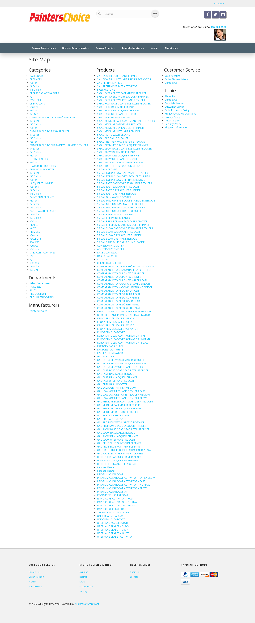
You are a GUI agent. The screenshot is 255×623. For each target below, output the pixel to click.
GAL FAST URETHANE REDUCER (115, 380)
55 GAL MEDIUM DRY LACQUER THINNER (121, 207)
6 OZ (33, 228)
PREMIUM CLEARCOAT (110, 474)
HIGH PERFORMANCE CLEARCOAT (117, 464)
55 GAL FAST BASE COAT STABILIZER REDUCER (124, 183)
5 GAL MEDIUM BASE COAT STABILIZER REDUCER (126, 120)
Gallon (33, 82)
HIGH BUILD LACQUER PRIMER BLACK (119, 457)
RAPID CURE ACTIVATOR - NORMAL (117, 502)
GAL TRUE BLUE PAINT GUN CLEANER (119, 443)
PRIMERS (34, 231)
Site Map (134, 576)
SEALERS (34, 242)
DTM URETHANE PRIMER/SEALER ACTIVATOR (123, 315)
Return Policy (172, 120)
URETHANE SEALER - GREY (112, 529)
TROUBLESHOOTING (41, 297)
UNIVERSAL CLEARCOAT (111, 515)
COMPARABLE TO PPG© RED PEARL (118, 304)
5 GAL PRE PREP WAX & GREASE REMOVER (121, 141)
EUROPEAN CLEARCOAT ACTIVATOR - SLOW (122, 342)
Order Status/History (176, 79)
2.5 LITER (35, 100)
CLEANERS (35, 79)
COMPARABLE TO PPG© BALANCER (118, 290)
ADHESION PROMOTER (110, 245)
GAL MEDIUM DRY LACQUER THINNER (119, 408)
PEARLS (33, 224)
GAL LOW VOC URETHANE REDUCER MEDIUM (123, 394)
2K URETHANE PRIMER (110, 82)
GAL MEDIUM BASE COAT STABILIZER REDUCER (125, 401)
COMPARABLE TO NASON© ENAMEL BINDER (123, 283)
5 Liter (33, 114)
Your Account (172, 75)
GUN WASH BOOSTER (42, 169)
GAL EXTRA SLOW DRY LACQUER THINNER (121, 363)
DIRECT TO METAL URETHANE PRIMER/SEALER (124, 311)
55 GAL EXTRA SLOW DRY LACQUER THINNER (123, 176)
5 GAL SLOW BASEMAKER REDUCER (117, 152)
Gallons (34, 186)
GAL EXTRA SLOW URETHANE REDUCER (120, 366)
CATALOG (35, 286)
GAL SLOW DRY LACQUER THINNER (117, 436)
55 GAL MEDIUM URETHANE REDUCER (119, 211)
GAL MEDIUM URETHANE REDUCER (117, 412)
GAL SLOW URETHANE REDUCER (116, 439)
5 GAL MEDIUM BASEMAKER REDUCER (119, 124)
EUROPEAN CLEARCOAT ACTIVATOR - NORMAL (124, 339)
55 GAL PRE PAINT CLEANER (113, 218)
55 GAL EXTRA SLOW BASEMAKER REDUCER (122, 172)
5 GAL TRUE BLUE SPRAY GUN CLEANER (120, 166)
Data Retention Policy (177, 110)
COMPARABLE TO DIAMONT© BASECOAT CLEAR (125, 266)
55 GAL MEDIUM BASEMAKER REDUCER (120, 204)
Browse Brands (105, 48)
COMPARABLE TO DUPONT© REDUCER (52, 117)
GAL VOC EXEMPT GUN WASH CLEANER (120, 453)
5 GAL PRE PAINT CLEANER (113, 138)
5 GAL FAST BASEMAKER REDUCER (117, 107)
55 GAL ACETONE (107, 169)
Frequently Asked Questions (180, 113)
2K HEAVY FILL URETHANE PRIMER (117, 75)
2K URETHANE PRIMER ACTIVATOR (117, 86)
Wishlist (32, 581)
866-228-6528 (218, 27)
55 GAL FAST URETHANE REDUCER (117, 193)
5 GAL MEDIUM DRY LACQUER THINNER (120, 127)
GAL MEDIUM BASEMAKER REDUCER (118, 405)
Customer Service (175, 106)
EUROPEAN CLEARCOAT (111, 332)
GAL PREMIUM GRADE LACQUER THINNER (121, 425)
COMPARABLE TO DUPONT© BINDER (119, 276)
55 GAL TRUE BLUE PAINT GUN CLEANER (121, 242)
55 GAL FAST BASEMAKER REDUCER (118, 186)
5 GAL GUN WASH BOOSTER (113, 117)
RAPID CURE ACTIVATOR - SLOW (116, 505)
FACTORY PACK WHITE (110, 349)
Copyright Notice (174, 103)
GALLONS (36, 238)
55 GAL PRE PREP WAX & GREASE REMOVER (122, 221)
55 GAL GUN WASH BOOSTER (114, 197)
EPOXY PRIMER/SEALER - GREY (114, 321)
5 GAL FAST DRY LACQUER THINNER (118, 110)
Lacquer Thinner (106, 467)
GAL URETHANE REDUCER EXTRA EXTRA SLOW (124, 450)
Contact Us (171, 82)
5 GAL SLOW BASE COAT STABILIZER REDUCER (124, 148)
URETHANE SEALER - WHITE (113, 533)
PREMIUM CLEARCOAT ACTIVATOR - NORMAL (123, 484)
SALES (33, 290)
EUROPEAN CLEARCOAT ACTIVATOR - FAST (122, 335)
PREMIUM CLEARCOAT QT (112, 491)
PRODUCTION (37, 293)
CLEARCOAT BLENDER (110, 263)
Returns (83, 576)
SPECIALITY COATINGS (42, 252)
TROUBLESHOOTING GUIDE (113, 512)
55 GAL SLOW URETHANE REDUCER (117, 238)
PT (31, 256)
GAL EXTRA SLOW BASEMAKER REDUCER (120, 360)
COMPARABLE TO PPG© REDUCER (49, 131)
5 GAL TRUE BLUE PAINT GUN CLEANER (120, 162)
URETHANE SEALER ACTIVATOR (115, 536)
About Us (170, 48)
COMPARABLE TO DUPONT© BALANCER (120, 273)
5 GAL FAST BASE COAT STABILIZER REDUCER (124, 103)
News (154, 48)
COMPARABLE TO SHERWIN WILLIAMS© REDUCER (58, 145)
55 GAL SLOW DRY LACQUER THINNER (119, 235)
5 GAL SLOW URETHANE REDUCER (117, 159)
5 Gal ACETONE (106, 89)
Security (83, 591)
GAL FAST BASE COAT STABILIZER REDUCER (122, 370)
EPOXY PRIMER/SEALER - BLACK (115, 318)
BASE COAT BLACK (108, 252)
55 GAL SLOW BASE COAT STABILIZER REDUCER (125, 228)
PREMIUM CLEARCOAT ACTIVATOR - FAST (121, 481)
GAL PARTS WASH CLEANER (113, 415)
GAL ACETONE (105, 356)
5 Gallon (35, 86)
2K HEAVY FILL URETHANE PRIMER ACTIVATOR (124, 79)
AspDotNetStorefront (87, 604)
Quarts (34, 107)
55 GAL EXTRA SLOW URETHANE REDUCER (121, 179)
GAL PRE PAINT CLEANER (111, 418)
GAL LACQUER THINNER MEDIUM (116, 387)
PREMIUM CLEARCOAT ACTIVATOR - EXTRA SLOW (126, 477)
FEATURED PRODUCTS (42, 166)
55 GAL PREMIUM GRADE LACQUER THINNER (123, 224)
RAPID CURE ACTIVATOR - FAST (115, 498)
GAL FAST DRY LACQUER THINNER (117, 377)
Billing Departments (40, 283)
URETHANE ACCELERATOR (112, 522)
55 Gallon (35, 89)
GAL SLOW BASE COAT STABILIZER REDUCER (123, 429)
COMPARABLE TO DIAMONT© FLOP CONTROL (124, 269)
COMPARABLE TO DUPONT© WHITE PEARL (122, 280)
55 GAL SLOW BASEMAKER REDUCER (118, 231)
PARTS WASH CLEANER (42, 211)
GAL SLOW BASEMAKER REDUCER (116, 432)
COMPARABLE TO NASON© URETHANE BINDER (125, 287)
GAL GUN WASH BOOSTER (112, 384)
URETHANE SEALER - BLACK (113, 526)
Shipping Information (176, 127)
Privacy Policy (172, 117)
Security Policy (173, 124)
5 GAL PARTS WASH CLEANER (114, 134)
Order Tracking (36, 576)
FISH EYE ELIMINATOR (110, 353)
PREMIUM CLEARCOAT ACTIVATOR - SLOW (122, 488)
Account (218, 3)
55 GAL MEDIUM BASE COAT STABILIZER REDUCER (126, 200)
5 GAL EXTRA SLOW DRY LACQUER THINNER (122, 96)
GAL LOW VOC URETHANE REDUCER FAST (121, 391)
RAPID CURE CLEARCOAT (111, 509)
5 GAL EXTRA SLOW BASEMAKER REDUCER (122, 93)
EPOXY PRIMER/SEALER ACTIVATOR (117, 328)
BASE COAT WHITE (108, 256)
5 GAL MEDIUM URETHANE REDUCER (118, 131)
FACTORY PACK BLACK (110, 346)
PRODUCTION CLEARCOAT (112, 495)
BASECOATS (36, 75)
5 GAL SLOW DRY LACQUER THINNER (118, 155)
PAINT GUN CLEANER (41, 197)
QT (32, 96)
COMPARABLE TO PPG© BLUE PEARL (119, 294)
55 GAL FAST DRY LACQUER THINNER (119, 190)
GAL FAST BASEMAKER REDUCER (116, 373)
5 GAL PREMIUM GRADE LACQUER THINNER (122, 145)
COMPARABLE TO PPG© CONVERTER (118, 297)
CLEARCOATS (37, 103)
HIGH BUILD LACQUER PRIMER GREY (118, 460)
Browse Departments (75, 48)
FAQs (82, 581)
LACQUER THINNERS (41, 183)
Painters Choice (38, 311)
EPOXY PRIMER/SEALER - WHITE (115, 325)
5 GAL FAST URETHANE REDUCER (116, 114)
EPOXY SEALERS (38, 159)
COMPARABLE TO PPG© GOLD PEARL (119, 301)
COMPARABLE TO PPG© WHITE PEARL (119, 308)
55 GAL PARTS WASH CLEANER (115, 214)
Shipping (83, 572)
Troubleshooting (132, 48)
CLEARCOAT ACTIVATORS (44, 93)
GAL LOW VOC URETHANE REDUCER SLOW (122, 398)
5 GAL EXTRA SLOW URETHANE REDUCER (121, 100)
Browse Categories (43, 48)
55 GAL (34, 269)
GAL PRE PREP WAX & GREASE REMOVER (120, 422)
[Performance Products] (60, 16)
